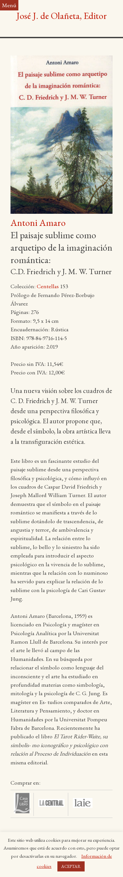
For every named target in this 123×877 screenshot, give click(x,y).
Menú (9, 5)
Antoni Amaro (38, 222)
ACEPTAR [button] (71, 866)
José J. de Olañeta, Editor (61, 15)
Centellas (48, 286)
